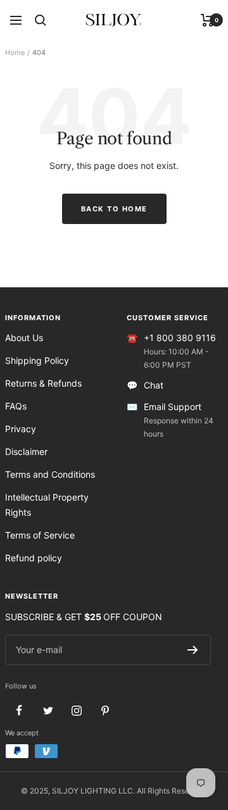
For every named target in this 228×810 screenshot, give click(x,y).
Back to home (114, 208)
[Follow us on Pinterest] (105, 710)
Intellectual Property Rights (47, 505)
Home (15, 52)
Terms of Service (40, 535)
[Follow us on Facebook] (19, 710)
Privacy (20, 428)
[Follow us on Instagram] (76, 710)
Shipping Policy (37, 360)
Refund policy (33, 557)
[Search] (40, 20)
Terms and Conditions (50, 474)
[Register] (192, 649)
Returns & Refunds (43, 383)
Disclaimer (26, 451)
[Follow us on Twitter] (48, 710)
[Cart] (207, 20)
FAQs (16, 406)
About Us (24, 337)
